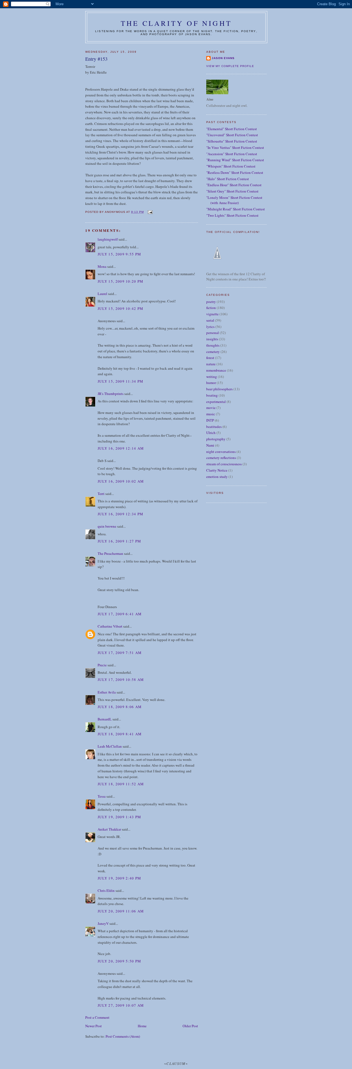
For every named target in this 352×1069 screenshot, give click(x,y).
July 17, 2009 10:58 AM (121, 679)
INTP (210, 420)
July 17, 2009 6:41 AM (120, 613)
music (210, 413)
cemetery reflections (221, 457)
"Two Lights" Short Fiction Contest (232, 215)
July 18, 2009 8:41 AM (120, 733)
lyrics (210, 326)
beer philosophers (219, 388)
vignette (212, 313)
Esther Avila (107, 692)
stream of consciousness (224, 463)
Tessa (102, 796)
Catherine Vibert (110, 626)
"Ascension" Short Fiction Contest (231, 153)
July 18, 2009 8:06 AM (120, 706)
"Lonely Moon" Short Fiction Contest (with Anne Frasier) (234, 200)
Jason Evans (223, 58)
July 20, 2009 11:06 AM (121, 911)
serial (210, 320)
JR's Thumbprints (110, 393)
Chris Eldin (106, 890)
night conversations (221, 451)
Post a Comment (97, 1017)
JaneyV (103, 923)
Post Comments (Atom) (123, 1036)
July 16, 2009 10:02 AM (121, 481)
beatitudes (214, 426)
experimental (216, 401)
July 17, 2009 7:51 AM (120, 652)
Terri (101, 493)
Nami (210, 445)
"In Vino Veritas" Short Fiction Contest (235, 147)
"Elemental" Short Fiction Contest (231, 128)
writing (211, 376)
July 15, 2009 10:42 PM (121, 308)
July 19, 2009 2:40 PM (119, 878)
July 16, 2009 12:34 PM (121, 513)
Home (142, 1025)
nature (211, 363)
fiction (211, 307)
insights (212, 338)
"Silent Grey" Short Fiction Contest (232, 191)
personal (212, 332)
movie (211, 407)
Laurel (102, 293)
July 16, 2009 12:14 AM (121, 448)
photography (216, 438)
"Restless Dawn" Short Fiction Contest (234, 172)
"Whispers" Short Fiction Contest (230, 166)
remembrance (216, 370)
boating (212, 395)
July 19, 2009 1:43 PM (119, 816)
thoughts (212, 345)
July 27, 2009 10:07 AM (121, 1005)
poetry (211, 301)
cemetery (213, 351)
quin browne (107, 526)
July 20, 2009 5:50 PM (119, 961)
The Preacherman (110, 553)
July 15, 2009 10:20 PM (121, 281)
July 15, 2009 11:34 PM (121, 381)
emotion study (217, 476)
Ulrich (211, 432)
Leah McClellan (110, 746)
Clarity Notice (216, 470)
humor (211, 382)
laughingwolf (108, 239)
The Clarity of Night (176, 23)
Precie (102, 664)
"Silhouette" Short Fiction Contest (231, 141)
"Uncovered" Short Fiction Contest (232, 134)
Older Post (190, 1025)
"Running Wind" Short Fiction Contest (235, 159)
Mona (102, 266)
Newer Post (93, 1025)
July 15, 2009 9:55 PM (119, 254)
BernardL (105, 719)
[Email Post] (150, 211)
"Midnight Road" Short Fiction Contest (235, 209)
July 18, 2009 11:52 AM (121, 783)
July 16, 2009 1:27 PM (119, 541)
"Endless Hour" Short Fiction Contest (234, 184)
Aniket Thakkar (109, 829)
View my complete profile (230, 66)
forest (210, 357)
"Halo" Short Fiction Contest (227, 178)
